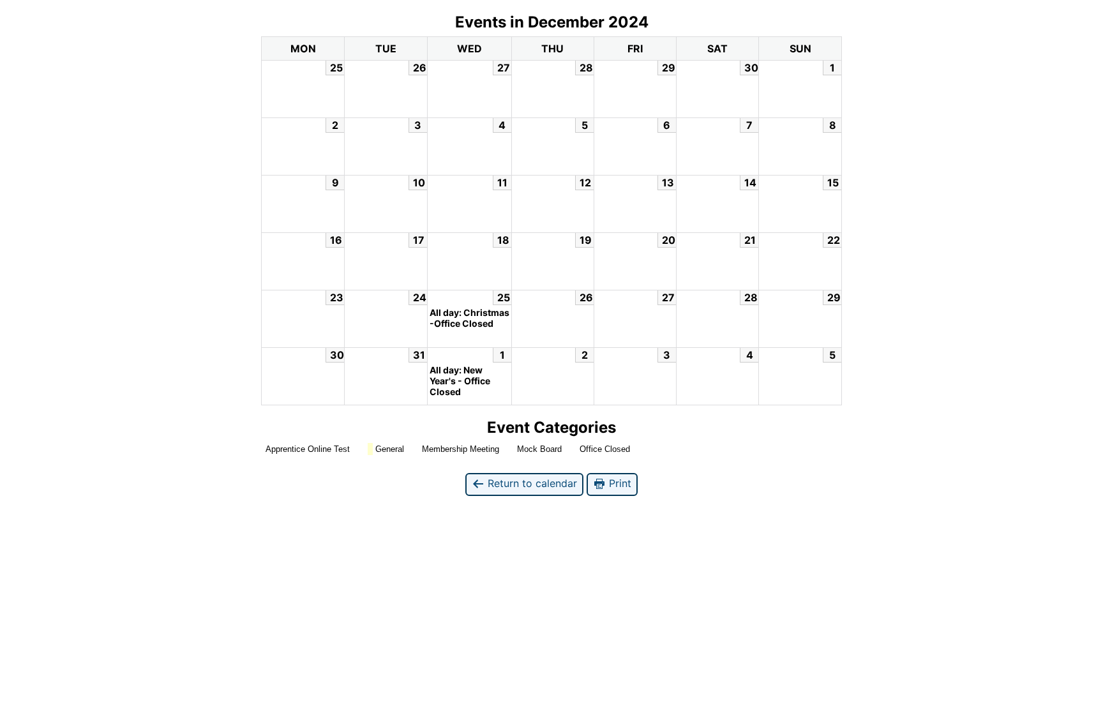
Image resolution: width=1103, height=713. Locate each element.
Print (618, 483)
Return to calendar (530, 483)
